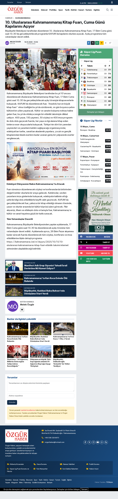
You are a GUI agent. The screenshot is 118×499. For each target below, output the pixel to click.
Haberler (8, 18)
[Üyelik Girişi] (111, 2)
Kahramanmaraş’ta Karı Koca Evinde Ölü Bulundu (17, 339)
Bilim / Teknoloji (25, 482)
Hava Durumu (42, 464)
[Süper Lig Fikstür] (110, 121)
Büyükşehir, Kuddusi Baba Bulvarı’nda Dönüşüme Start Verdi (39, 339)
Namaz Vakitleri (69, 464)
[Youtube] (98, 442)
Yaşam (7, 482)
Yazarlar (10, 2)
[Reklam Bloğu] (95, 211)
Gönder (12, 402)
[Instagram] (93, 442)
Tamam (84, 489)
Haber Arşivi (93, 469)
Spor (60, 10)
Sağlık (64, 480)
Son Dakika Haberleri (70, 469)
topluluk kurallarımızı (28, 410)
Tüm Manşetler (42, 469)
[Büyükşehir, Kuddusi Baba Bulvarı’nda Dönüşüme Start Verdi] (40, 329)
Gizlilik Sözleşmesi (39, 482)
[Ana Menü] (112, 10)
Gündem (35, 10)
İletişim (28, 2)
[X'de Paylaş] (93, 43)
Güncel (44, 10)
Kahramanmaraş (22, 18)
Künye (19, 2)
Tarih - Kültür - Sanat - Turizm (78, 10)
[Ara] (107, 10)
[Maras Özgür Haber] (15, 10)
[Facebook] (85, 442)
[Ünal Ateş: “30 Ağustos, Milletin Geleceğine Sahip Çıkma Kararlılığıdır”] (17, 351)
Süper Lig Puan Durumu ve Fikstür (18, 470)
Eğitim (97, 10)
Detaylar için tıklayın (95, 112)
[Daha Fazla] (102, 43)
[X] (89, 442)
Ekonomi (29, 480)
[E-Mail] (22, 310)
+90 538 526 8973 (52, 438)
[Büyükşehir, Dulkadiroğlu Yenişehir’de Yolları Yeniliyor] (63, 351)
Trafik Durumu (94, 464)
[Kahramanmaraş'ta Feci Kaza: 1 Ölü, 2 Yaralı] (63, 329)
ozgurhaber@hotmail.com (54, 442)
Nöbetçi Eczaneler (17, 464)
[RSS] (106, 442)
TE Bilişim (109, 482)
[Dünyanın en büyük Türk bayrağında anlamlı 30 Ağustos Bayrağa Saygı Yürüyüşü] (40, 351)
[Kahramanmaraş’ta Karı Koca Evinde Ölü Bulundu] (17, 329)
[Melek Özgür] (12, 306)
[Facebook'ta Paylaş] (88, 43)
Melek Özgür (27, 305)
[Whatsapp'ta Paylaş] (97, 43)
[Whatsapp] (102, 442)
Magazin (14, 482)
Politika (52, 10)
